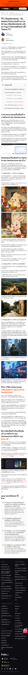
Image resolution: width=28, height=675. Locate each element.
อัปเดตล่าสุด (18, 613)
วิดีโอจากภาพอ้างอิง (5, 577)
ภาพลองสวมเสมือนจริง (20, 590)
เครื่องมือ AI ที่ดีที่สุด (5, 635)
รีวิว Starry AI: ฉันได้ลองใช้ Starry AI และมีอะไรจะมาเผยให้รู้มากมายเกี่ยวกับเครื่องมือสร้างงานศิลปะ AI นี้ (15, 504)
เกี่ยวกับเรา (17, 606)
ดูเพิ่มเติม (22, 497)
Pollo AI (4, 439)
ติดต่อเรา (17, 608)
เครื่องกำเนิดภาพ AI (5, 622)
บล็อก (7, 12)
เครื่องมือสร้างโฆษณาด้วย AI (21, 580)
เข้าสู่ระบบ (15, 8)
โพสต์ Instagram (19, 583)
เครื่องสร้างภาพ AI (5, 591)
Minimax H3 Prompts (6, 633)
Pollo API (17, 615)
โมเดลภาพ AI (4, 611)
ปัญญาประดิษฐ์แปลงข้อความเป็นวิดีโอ (6, 572)
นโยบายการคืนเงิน (19, 633)
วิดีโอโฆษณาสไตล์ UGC (20, 577)
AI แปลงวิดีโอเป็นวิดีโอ (6, 588)
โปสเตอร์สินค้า (18, 597)
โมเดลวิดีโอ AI (4, 608)
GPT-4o (3, 456)
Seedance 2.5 (4, 598)
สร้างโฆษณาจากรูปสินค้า (21, 568)
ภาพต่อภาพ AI (4, 593)
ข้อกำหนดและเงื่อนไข (20, 638)
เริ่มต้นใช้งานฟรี (23, 8)
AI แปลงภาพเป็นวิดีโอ (6, 575)
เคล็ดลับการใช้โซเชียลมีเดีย (6, 648)
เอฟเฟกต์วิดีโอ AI (5, 624)
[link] (15, 105)
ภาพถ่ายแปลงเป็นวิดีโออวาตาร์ (6, 583)
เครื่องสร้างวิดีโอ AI (5, 569)
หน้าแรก (2, 12)
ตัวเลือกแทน (4, 642)
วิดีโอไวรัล (17, 574)
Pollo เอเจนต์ (4, 564)
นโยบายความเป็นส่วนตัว (20, 636)
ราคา (16, 611)
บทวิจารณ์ (12, 12)
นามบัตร (17, 595)
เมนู (16, 599)
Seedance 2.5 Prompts (6, 630)
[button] (26, 628)
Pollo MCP (17, 618)
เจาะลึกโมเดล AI (5, 645)
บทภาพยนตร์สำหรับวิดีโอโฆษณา (21, 571)
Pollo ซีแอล (17, 620)
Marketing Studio (5, 566)
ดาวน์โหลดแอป (18, 622)
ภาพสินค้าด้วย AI (19, 592)
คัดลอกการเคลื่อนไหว (6, 586)
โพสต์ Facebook (19, 585)
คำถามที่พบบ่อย (18, 631)
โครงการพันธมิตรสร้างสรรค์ (19, 626)
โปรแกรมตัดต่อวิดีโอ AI (6, 580)
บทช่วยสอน (3, 640)
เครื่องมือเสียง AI (5, 619)
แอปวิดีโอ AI (4, 606)
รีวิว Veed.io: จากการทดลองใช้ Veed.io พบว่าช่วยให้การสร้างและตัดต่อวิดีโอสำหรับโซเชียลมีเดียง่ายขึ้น (15, 532)
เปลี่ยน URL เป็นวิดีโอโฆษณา (20, 565)
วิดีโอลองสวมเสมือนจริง (20, 587)
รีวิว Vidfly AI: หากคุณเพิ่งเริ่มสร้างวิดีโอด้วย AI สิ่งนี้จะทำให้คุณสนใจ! (15, 546)
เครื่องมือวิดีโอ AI (5, 613)
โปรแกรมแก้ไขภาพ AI (6, 595)
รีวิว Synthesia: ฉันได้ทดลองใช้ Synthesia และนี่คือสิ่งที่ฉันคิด (13, 519)
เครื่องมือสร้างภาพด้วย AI (6, 616)
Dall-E (9, 456)
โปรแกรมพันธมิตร (19, 629)
